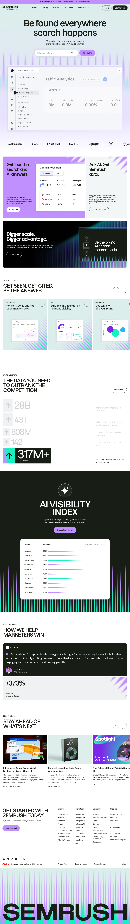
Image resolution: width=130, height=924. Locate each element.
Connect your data (99, 209)
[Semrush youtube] (16, 859)
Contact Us (97, 842)
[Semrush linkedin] (4, 859)
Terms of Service (81, 864)
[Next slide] (124, 290)
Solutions (55, 8)
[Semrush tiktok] (12, 859)
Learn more (118, 389)
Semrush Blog (115, 833)
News (95, 821)
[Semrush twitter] (24, 859)
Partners (96, 827)
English (123, 864)
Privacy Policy (63, 864)
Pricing (45, 8)
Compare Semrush (65, 830)
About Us (96, 814)
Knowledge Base (116, 814)
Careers (96, 824)
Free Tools (79, 840)
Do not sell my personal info (98, 838)
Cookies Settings (100, 864)
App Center (79, 834)
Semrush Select (98, 830)
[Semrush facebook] (20, 859)
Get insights (87, 53)
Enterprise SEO (80, 817)
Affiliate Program (64, 840)
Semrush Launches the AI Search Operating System (65, 769)
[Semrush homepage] (10, 8)
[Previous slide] (116, 290)
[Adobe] (5, 864)
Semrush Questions (100, 817)
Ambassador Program (118, 840)
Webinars (113, 836)
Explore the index (63, 530)
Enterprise (82, 8)
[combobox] (54, 53)
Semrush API (114, 821)
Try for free (13, 209)
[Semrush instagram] (8, 859)
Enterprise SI (80, 824)
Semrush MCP (80, 814)
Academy (113, 817)
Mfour (77, 830)
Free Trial (61, 827)
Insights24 (79, 827)
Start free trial (11, 828)
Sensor (78, 843)
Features (61, 817)
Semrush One (63, 814)
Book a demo (14, 254)
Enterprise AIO (80, 821)
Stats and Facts (63, 837)
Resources (68, 8)
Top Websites (80, 837)
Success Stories (64, 834)
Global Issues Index (100, 834)
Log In (107, 8)
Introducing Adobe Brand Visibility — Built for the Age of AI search (22, 769)
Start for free (120, 8)
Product (34, 8)
